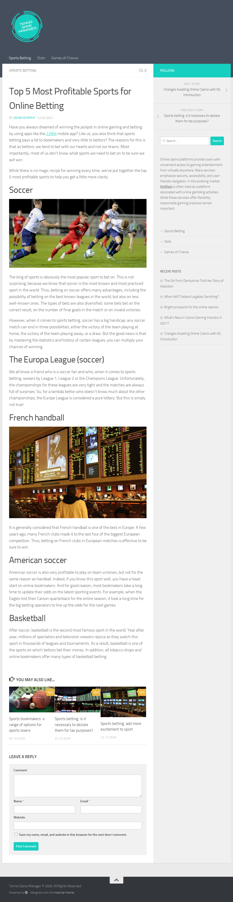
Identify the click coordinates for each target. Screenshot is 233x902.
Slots (41, 58)
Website (19, 817)
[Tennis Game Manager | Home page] (26, 26)
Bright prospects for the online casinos (191, 307)
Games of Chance (64, 58)
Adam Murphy (24, 118)
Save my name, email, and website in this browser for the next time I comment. (73, 835)
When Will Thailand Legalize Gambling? (191, 297)
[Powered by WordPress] (26, 892)
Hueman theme (64, 892)
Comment (20, 770)
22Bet (51, 133)
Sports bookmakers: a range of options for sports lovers (26, 724)
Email (85, 801)
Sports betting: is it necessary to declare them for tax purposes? (74, 724)
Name (19, 801)
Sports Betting (20, 58)
